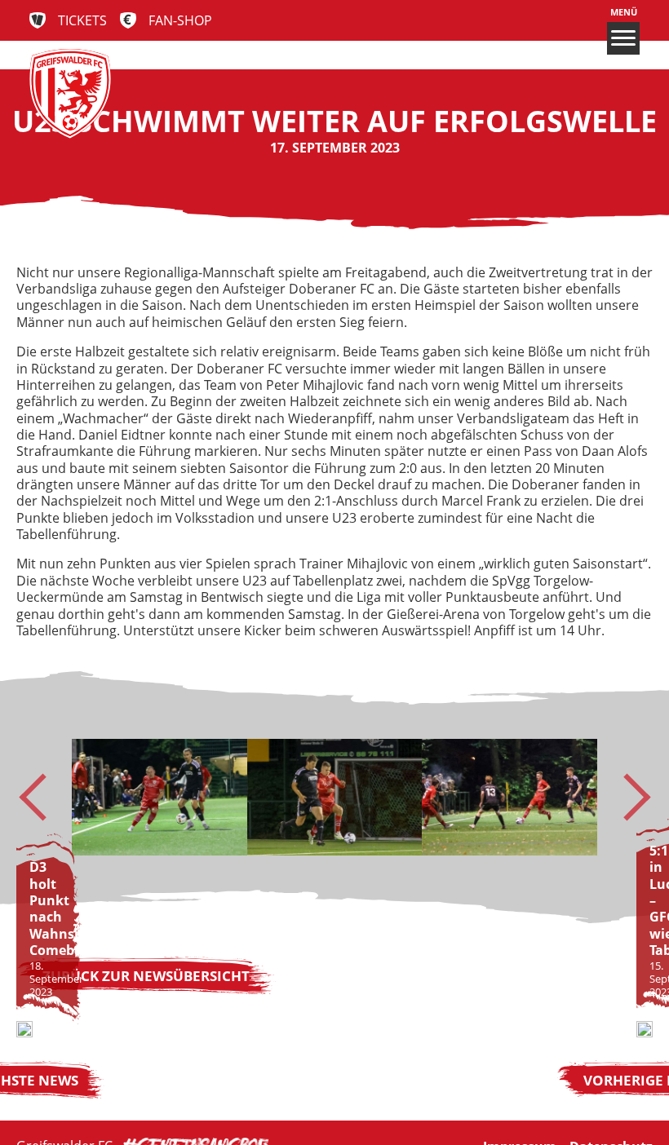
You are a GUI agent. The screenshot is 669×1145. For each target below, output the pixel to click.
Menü (623, 12)
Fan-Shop (180, 20)
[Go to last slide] (42, 797)
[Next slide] (626, 797)
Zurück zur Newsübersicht (146, 975)
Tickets (82, 20)
